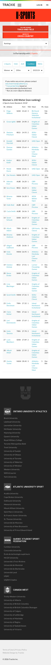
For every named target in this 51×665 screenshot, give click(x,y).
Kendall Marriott (10, 142)
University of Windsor (13, 466)
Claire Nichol (9, 313)
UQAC (6, 576)
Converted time (13, 86)
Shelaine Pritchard (10, 133)
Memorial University (12, 504)
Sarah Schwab (9, 219)
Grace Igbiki (11, 122)
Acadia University (11, 493)
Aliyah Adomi (9, 229)
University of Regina (12, 622)
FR (47, 5)
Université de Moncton (13, 523)
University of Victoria (12, 629)
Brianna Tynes (9, 197)
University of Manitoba (13, 618)
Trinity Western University (14, 596)
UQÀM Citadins (10, 580)
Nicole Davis (9, 170)
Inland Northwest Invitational (36, 305)
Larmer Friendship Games (35, 267)
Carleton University (12, 547)
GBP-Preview (35, 182)
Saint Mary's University (13, 512)
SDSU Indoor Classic (34, 134)
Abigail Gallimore (10, 246)
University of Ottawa (12, 455)
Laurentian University (12, 425)
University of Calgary (12, 611)
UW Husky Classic (36, 229)
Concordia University (12, 550)
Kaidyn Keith (9, 161)
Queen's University (11, 436)
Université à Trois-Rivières (14, 561)
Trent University (10, 447)
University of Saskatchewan (15, 626)
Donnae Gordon (9, 148)
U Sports (34, 53)
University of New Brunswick (16, 526)
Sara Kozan (11, 188)
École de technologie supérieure (17, 554)
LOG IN (39, 5)
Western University (12, 469)
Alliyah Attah (9, 351)
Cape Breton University (13, 497)
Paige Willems (10, 112)
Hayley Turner (9, 362)
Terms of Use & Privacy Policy (15, 650)
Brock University (11, 418)
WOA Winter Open (34, 198)
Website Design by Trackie (13, 653)
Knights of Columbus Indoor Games (35, 125)
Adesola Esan (10, 182)
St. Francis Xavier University (15, 515)
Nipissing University (12, 433)
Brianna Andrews (10, 236)
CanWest (31, 64)
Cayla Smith (11, 211)
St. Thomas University (12, 519)
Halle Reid (10, 205)
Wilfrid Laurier (10, 473)
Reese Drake (9, 274)
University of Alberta (12, 600)
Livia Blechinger (10, 285)
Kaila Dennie (9, 253)
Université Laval (10, 572)
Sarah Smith (11, 295)
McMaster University (12, 429)
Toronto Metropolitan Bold (15, 444)
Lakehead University (12, 422)
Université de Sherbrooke (14, 569)
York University (10, 477)
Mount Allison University (14, 508)
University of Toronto (12, 458)
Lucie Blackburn (10, 341)
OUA (16, 64)
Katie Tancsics (10, 332)
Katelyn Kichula (9, 266)
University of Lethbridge (14, 615)
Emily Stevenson (10, 304)
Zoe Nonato (11, 175)
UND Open (36, 141)
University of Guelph (12, 451)
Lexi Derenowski (11, 321)
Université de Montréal (13, 565)
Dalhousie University (12, 501)
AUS (22, 64)
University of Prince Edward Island (18, 530)
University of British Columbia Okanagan (20, 607)
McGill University (11, 558)
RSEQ (40, 64)
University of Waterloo (13, 462)
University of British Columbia (16, 604)
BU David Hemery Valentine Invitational (36, 114)
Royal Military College (13, 440)
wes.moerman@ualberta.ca (16, 83)
